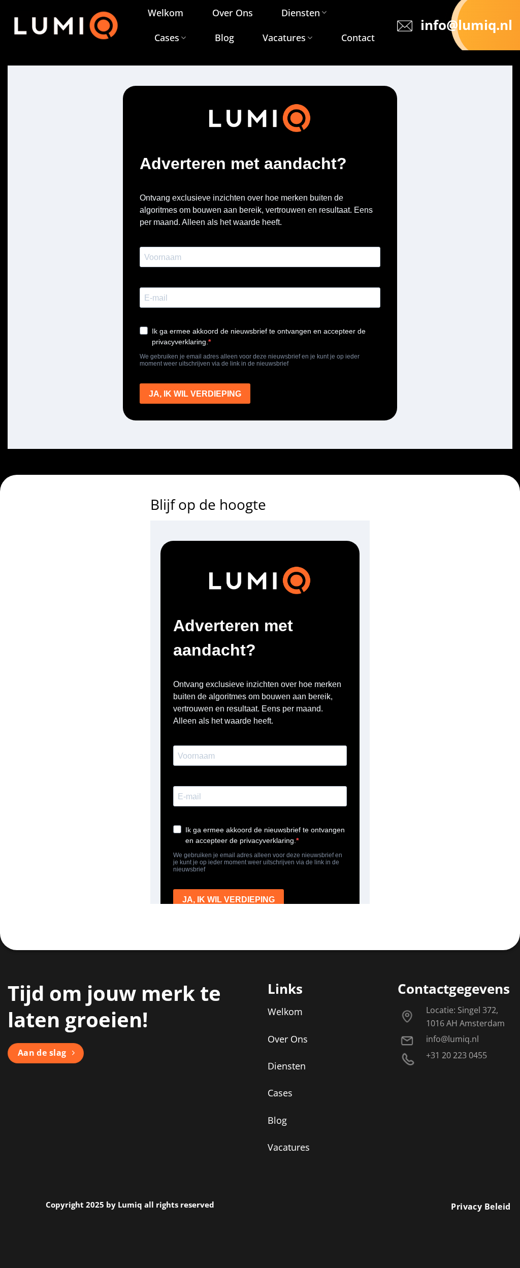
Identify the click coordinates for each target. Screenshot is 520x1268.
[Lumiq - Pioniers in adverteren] (66, 25)
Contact (358, 37)
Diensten (300, 13)
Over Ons (232, 13)
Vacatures (284, 37)
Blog (224, 37)
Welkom (165, 13)
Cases (166, 37)
